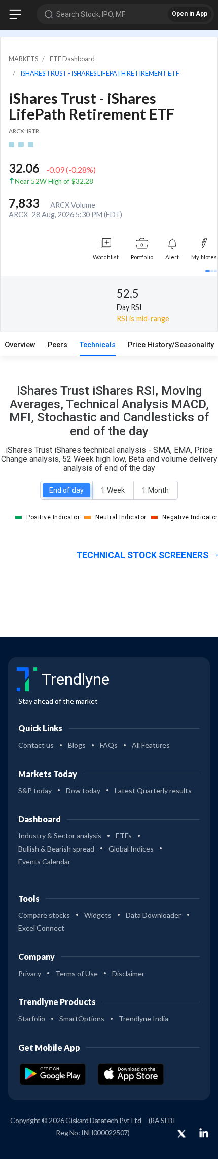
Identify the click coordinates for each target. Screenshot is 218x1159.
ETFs (124, 835)
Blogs (77, 745)
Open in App (189, 13)
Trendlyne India (143, 1018)
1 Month (155, 490)
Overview (20, 345)
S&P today (35, 790)
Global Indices (131, 848)
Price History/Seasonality (171, 345)
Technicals (98, 345)
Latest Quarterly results (153, 790)
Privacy (29, 973)
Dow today (83, 790)
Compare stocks (44, 915)
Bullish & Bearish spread (56, 848)
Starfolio (31, 1018)
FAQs (109, 745)
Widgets (98, 915)
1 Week (112, 490)
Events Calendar (44, 861)
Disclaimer (128, 973)
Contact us (36, 745)
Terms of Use (76, 973)
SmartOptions (81, 1018)
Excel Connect (41, 927)
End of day (66, 490)
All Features (151, 745)
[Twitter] (181, 1134)
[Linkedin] (204, 1133)
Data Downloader (153, 915)
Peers (57, 345)
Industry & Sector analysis (59, 835)
